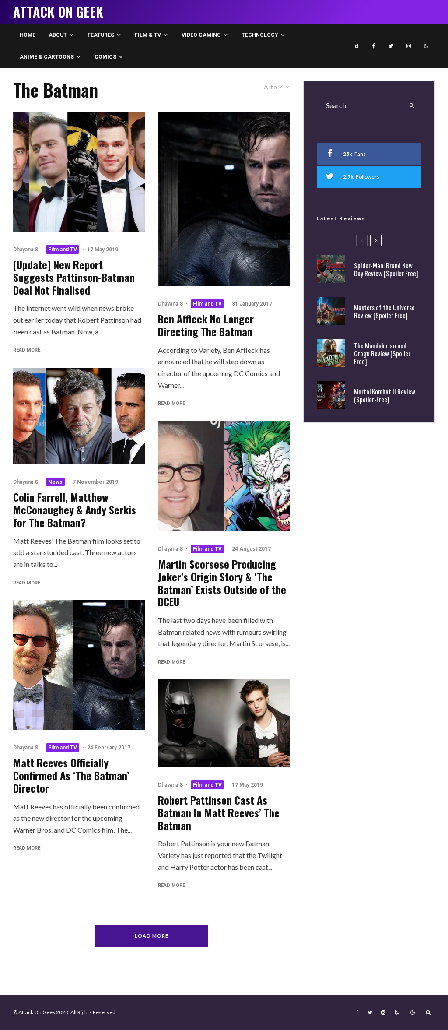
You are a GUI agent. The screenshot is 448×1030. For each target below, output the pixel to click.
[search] (412, 105)
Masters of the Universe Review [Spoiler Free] (384, 311)
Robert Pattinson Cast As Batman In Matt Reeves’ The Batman (219, 812)
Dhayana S (25, 249)
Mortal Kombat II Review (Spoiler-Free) (384, 395)
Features (101, 35)
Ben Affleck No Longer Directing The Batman (206, 325)
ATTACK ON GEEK (58, 11)
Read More (26, 350)
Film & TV (148, 35)
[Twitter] (391, 46)
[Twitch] (397, 1012)
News (55, 482)
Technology (260, 35)
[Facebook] (374, 46)
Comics (105, 57)
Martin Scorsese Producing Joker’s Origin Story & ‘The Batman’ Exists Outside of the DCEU (222, 583)
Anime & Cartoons (47, 57)
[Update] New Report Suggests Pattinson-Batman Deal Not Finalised (74, 277)
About (58, 35)
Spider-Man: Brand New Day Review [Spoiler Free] (386, 269)
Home (27, 35)
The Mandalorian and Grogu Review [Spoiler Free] (382, 353)
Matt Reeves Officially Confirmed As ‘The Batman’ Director (71, 775)
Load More (151, 936)
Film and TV (62, 249)
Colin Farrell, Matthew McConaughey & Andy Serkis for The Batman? (74, 509)
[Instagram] (408, 46)
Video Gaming (201, 35)
